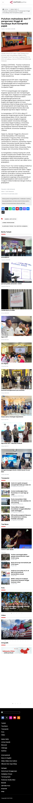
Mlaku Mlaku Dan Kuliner (9, 761)
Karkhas (3, 751)
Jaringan (4, 768)
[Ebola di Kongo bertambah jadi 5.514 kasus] (5, 565)
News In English (6, 758)
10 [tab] (28, 641)
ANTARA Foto (5, 785)
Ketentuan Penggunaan (9, 771)
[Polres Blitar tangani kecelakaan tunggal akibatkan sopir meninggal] (5, 509)
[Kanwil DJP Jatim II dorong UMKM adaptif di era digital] (16, 352)
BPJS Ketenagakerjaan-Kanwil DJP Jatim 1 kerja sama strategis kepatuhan (15, 416)
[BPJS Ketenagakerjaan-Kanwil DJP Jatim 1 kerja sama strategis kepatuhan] (16, 405)
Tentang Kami (5, 777)
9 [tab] (25, 641)
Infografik (4, 643)
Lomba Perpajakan (8, 222)
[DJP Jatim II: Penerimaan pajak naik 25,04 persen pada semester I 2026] (16, 272)
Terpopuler (5, 478)
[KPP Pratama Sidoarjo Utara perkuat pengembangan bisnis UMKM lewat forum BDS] (16, 459)
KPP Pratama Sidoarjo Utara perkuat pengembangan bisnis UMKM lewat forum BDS (15, 470)
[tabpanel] (16, 602)
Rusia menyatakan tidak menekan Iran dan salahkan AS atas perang (21, 500)
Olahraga (4, 748)
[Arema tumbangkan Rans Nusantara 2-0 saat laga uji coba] (5, 493)
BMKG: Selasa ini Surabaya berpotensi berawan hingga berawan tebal (20, 580)
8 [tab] (23, 641)
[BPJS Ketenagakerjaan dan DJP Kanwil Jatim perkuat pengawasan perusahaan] (16, 379)
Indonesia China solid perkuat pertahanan (15, 697)
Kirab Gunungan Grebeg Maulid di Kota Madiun (16, 607)
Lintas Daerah (5, 742)
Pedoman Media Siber (8, 780)
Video (3, 615)
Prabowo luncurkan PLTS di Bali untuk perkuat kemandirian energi (20, 572)
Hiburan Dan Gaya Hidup (9, 764)
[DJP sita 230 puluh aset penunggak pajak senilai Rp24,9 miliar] (16, 299)
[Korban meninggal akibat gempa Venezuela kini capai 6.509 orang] (5, 557)
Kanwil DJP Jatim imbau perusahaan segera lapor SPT (16, 336)
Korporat (4, 788)
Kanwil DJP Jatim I (11, 219)
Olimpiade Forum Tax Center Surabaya (15, 226)
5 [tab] (21, 613)
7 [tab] (20, 641)
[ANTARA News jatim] (18, 2)
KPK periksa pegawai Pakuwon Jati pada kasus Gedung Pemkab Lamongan (21, 516)
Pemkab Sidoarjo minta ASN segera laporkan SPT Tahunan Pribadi (13, 442)
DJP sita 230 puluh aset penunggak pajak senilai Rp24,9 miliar (15, 309)
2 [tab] (14, 613)
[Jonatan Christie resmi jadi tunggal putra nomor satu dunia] (16, 538)
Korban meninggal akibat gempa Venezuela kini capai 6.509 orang (20, 556)
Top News (4, 524)
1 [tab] (11, 613)
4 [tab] (19, 613)
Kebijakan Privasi (6, 774)
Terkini (3, 723)
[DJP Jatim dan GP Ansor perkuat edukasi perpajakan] (16, 246)
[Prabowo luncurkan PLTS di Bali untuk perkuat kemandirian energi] (5, 573)
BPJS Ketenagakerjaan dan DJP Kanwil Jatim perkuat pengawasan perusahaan (16, 389)
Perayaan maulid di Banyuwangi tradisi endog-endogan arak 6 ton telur (14, 634)
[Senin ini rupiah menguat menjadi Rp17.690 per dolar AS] (5, 485)
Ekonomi (4, 745)
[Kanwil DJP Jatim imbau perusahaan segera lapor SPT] (16, 326)
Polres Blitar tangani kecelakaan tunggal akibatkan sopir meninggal (21, 508)
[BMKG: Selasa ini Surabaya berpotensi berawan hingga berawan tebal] (5, 581)
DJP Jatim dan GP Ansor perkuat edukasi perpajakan (15, 256)
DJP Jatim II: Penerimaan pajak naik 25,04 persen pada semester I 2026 (15, 282)
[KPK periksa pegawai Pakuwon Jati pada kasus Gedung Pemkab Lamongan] (5, 517)
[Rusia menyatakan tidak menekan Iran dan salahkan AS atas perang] (5, 501)
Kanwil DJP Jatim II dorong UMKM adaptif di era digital (16, 362)
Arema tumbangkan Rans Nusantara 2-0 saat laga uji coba (19, 492)
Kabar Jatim (14, 9)
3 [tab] (16, 613)
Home (6, 9)
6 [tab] (18, 641)
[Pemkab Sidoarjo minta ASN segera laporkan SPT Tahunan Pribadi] (16, 432)
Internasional (5, 755)
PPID (2, 791)
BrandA (3, 783)
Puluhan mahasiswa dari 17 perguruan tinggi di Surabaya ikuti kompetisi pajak (16, 11)
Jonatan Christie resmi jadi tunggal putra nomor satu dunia (15, 548)
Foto (3, 588)
